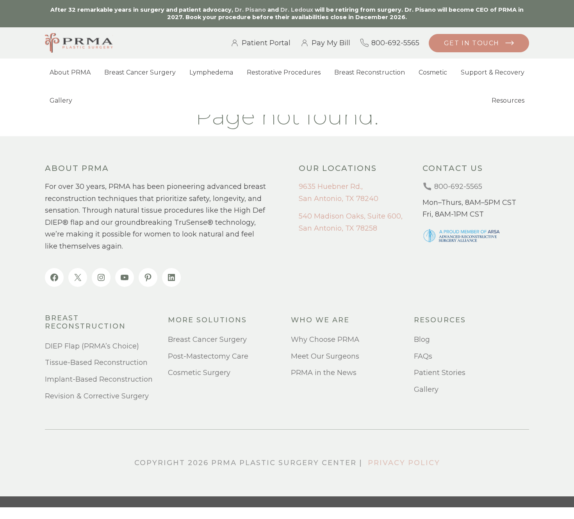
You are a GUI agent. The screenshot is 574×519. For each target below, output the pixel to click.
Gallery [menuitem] (61, 100)
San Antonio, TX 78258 (338, 228)
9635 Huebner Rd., (331, 186)
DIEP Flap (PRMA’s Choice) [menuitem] (92, 346)
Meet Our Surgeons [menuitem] (325, 356)
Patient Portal (266, 43)
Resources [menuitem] (508, 100)
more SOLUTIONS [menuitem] (207, 320)
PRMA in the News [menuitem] (324, 372)
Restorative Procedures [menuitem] (284, 72)
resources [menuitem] (440, 320)
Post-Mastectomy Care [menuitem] (208, 356)
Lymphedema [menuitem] (211, 72)
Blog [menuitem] (422, 339)
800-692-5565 (395, 43)
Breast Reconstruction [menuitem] (369, 72)
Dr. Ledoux (296, 9)
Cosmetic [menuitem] (433, 72)
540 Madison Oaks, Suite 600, (351, 216)
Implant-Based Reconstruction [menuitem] (99, 379)
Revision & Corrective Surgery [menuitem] (97, 396)
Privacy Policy (404, 463)
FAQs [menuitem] (423, 356)
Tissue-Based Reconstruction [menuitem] (96, 362)
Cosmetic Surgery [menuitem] (199, 372)
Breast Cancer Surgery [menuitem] (140, 72)
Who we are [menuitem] (320, 320)
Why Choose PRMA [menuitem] (325, 339)
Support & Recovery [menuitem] (492, 72)
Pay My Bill (331, 43)
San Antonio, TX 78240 (338, 198)
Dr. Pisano (250, 9)
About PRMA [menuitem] (70, 72)
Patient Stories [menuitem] (439, 372)
